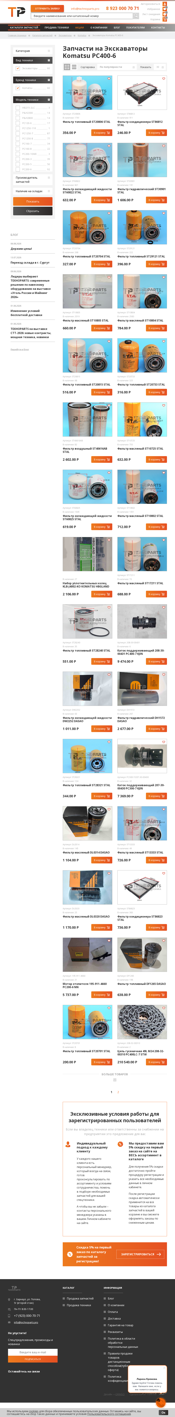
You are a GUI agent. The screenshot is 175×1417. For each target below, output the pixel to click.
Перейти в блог (20, 349)
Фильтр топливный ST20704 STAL (86, 256)
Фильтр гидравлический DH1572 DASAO (141, 719)
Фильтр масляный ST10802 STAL (140, 516)
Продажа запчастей (80, 1298)
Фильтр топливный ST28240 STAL (86, 650)
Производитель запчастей (26, 180)
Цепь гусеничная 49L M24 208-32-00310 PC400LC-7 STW (140, 1053)
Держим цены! (21, 249)
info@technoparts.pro (85, 9)
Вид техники (24, 60)
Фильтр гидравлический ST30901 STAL (141, 191)
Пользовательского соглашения (109, 1414)
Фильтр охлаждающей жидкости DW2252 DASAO (87, 719)
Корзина (158, 19)
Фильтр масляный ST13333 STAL (140, 852)
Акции (79, 27)
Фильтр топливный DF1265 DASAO (141, 984)
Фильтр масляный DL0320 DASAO (86, 916)
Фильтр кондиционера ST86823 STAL (140, 918)
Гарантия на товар (120, 1325)
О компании (98, 27)
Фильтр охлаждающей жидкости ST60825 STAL (87, 517)
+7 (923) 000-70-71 (27, 1316)
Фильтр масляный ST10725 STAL (140, 448)
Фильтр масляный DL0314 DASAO (86, 852)
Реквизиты (115, 1332)
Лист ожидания (154, 14)
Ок (163, 1412)
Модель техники (27, 100)
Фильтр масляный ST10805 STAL (86, 320)
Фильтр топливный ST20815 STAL (86, 384)
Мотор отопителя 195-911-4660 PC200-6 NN (85, 985)
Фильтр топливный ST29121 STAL (141, 256)
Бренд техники (26, 80)
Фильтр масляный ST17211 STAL (140, 583)
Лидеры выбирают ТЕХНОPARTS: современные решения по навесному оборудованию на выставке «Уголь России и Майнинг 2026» (31, 287)
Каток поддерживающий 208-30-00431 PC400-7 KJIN (141, 652)
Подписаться (33, 1359)
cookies (33, 1411)
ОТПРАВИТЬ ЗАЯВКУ (47, 8)
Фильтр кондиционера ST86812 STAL (140, 123)
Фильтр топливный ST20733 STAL (141, 384)
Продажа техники (57, 27)
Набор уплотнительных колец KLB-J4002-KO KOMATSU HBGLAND (86, 585)
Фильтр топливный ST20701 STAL (86, 1051)
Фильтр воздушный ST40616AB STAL (85, 450)
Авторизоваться (150, 3)
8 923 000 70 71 (122, 8)
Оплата (113, 1312)
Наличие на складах (29, 191)
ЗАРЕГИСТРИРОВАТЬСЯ (137, 1254)
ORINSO (120, 1394)
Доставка (114, 1318)
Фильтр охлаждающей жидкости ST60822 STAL (87, 191)
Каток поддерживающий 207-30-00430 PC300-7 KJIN (141, 787)
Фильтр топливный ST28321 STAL (86, 785)
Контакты (158, 27)
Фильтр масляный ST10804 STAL (140, 320)
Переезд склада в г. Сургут (30, 262)
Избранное (157, 9)
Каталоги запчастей (24, 27)
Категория (23, 51)
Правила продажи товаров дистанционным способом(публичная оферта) (122, 1362)
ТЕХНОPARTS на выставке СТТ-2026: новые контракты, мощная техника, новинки (31, 333)
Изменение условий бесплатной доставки (26, 313)
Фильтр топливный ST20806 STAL (86, 121)
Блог (117, 27)
